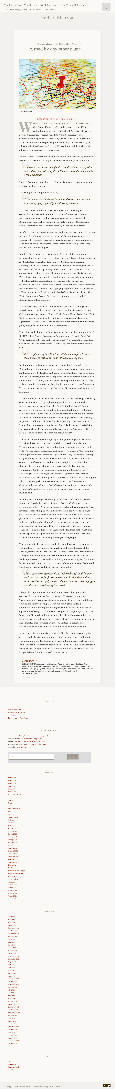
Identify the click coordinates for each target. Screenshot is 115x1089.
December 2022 (13, 1007)
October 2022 (13, 1010)
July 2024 (11, 965)
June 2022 (11, 1018)
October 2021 (12, 1029)
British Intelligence (49, 5)
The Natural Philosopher (74, 5)
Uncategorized (13, 879)
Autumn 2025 (12, 792)
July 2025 (11, 939)
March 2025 (12, 948)
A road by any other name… (57, 49)
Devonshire (12, 715)
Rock (10, 825)
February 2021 (13, 1035)
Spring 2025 (12, 840)
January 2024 (12, 976)
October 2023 (13, 981)
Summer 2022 (13, 851)
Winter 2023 (12, 893)
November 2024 (13, 956)
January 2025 (12, 953)
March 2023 (12, 998)
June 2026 (11, 917)
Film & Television (14, 809)
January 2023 (12, 1004)
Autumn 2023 (12, 786)
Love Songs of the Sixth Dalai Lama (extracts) (29, 741)
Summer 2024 (13, 857)
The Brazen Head (13, 5)
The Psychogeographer (15, 10)
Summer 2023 (13, 854)
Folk (9, 811)
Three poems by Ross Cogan (18, 718)
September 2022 (14, 1012)
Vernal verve (23, 747)
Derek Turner (72, 44)
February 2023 (13, 1001)
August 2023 (12, 987)
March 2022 (12, 1021)
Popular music (13, 817)
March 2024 (12, 973)
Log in (10, 1061)
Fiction (10, 806)
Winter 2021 (12, 888)
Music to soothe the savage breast (19, 707)
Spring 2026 (12, 842)
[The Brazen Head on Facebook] (105, 1086)
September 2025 (14, 934)
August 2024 (12, 962)
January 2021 (12, 1038)
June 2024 (11, 967)
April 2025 (11, 945)
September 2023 (14, 984)
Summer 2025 (13, 859)
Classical (11, 797)
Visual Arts (11, 882)
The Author (35, 10)
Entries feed (12, 1064)
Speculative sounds (14, 709)
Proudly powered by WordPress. (18, 1087)
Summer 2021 (13, 848)
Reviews (11, 823)
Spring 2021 (12, 828)
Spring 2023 (12, 834)
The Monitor (30, 5)
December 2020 (13, 1041)
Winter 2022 (12, 890)
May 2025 (11, 942)
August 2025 (12, 936)
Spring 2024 (12, 837)
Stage (10, 845)
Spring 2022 (12, 831)
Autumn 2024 (12, 789)
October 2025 (13, 931)
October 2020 (13, 1043)
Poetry (10, 814)
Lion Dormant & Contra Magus (35, 744)
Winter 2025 (12, 899)
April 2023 (11, 996)
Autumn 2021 (12, 780)
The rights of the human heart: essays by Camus (35, 736)
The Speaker (50, 10)
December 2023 (13, 979)
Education (11, 800)
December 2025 (13, 928)
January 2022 (12, 1024)
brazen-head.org (29, 678)
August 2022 (12, 1015)
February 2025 (13, 950)
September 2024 (14, 959)
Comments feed (13, 1067)
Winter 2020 (12, 885)
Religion (11, 820)
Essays (10, 803)
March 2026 (12, 922)
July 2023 (11, 990)
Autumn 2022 (12, 783)
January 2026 (12, 925)
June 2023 (11, 993)
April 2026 (11, 919)
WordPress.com (55, 1087)
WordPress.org (13, 1070)
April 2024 (11, 970)
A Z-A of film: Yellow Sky (16, 712)
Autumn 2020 (13, 778)
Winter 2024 (12, 896)
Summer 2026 (13, 862)
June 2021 (11, 1032)
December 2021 (13, 1027)
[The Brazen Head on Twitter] (109, 1086)
